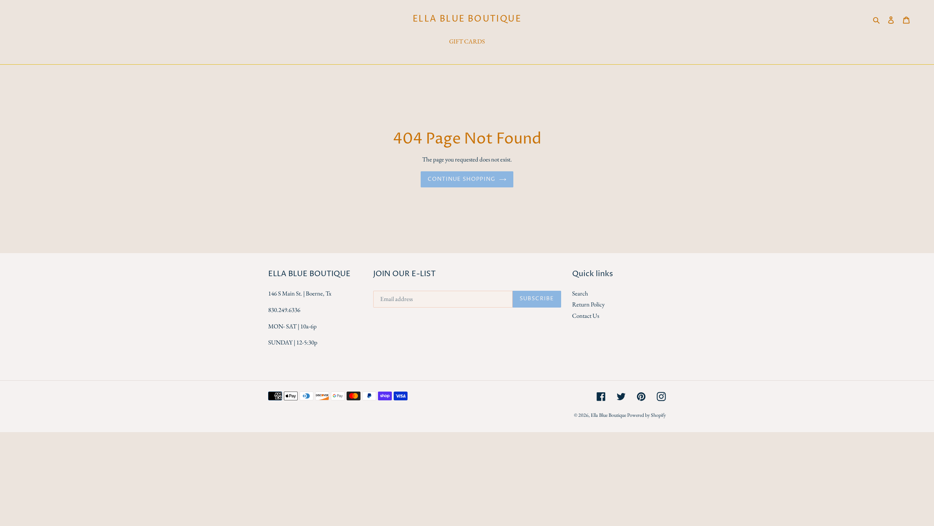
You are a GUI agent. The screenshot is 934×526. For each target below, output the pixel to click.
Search (580, 293)
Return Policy (588, 304)
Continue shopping (461, 179)
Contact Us (585, 316)
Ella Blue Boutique (467, 19)
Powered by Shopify (646, 415)
